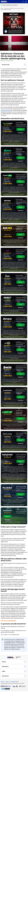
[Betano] (7, 319)
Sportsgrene (5, 675)
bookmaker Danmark (5, 110)
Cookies (7, 681)
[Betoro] (7, 201)
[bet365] (7, 229)
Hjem (2, 8)
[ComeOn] (7, 413)
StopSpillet (12, 144)
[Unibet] (7, 299)
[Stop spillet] (13, 686)
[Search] (22, 1)
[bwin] (7, 368)
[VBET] (7, 251)
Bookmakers (5, 666)
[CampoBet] (7, 176)
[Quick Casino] (7, 124)
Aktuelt (4, 661)
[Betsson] (7, 511)
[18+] (21, 686)
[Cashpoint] (7, 344)
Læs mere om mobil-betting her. (8, 620)
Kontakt (2, 681)
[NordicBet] (7, 488)
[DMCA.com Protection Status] (5, 689)
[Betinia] (7, 151)
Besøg (20, 129)
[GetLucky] (7, 435)
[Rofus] (6, 686)
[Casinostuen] (7, 391)
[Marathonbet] (7, 456)
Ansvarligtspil (18, 657)
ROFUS (21, 144)
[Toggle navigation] (26, 1)
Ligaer (3, 671)
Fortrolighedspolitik (14, 681)
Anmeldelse (20, 132)
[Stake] (7, 277)
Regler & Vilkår (6, 143)
